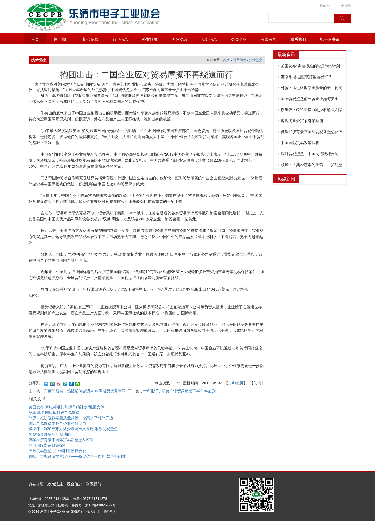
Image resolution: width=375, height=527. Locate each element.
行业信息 (120, 39)
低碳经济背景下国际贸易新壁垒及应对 (61, 439)
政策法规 (55, 483)
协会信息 (90, 39)
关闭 (257, 382)
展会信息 (209, 39)
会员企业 (239, 39)
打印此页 (236, 382)
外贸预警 (150, 39)
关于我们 (61, 39)
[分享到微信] (77, 384)
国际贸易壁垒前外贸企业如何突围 (57, 423)
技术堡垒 (255, 59)
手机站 (346, 5)
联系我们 (326, 5)
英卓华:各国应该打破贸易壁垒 (54, 412)
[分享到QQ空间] (52, 384)
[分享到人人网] (71, 384)
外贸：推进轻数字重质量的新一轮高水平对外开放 (71, 418)
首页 (35, 39)
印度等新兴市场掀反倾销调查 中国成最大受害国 (85, 391)
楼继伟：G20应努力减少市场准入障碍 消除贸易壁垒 (73, 428)
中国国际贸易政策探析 (48, 445)
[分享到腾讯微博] (65, 384)
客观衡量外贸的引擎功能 (50, 434)
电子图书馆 (329, 39)
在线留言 (268, 39)
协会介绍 (36, 483)
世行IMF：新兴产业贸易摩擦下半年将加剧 (179, 391)
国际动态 (179, 39)
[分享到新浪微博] (59, 384)
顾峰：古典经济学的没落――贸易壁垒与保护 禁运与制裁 (77, 456)
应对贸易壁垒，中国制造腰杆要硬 (57, 450)
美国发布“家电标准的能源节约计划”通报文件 (66, 407)
